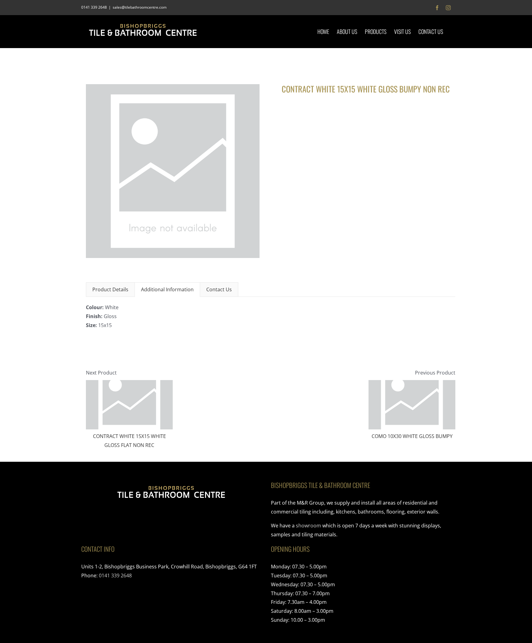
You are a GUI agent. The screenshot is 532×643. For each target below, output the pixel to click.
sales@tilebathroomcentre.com (140, 7)
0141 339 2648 (115, 575)
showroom (308, 525)
